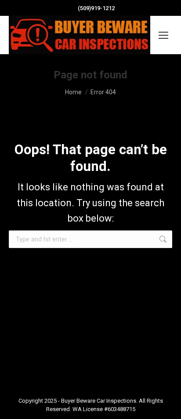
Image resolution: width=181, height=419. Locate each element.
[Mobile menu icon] (163, 35)
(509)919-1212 (96, 8)
